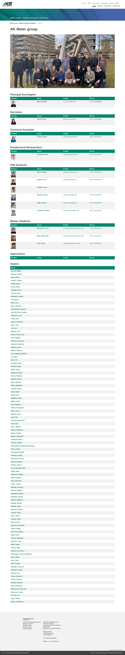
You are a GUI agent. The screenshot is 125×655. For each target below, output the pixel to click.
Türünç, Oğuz (15, 547)
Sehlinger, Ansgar (17, 497)
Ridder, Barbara (16, 478)
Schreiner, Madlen (17, 532)
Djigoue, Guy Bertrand (18, 589)
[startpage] (121, 6)
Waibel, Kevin (15, 401)
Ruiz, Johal (15, 560)
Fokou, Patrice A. (17, 576)
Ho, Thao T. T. (15, 595)
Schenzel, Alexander (18, 525)
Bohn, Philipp (15, 338)
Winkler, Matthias (17, 500)
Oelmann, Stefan (16, 455)
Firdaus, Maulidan (17, 538)
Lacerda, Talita (16, 512)
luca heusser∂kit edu (69, 179)
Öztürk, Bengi (15, 528)
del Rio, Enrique (16, 579)
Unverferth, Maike (17, 474)
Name (39, 98)
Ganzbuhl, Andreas (17, 344)
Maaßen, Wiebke (16, 503)
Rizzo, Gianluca (16, 306)
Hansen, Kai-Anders (17, 551)
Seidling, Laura (16, 347)
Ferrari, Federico (16, 376)
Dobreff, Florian (16, 379)
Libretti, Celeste (16, 280)
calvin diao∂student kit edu (71, 243)
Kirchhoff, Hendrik (43, 210)
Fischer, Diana (16, 293)
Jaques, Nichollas (17, 322)
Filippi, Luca (15, 395)
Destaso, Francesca (17, 341)
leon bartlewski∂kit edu (70, 154)
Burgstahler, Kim (43, 228)
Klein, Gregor (15, 449)
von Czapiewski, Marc (18, 468)
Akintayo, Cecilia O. (17, 567)
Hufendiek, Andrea (17, 493)
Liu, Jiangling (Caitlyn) (18, 353)
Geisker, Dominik (17, 582)
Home (84, 3)
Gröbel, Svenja (42, 137)
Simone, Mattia (16, 271)
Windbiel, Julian (16, 398)
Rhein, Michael (16, 382)
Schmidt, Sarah (16, 388)
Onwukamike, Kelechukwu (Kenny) (22, 446)
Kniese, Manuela (16, 586)
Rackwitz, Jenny (16, 570)
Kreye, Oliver (15, 516)
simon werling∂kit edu (70, 195)
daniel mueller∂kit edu (70, 203)
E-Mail (65, 98)
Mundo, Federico (16, 350)
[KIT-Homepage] (7, 4)
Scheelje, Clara (16, 290)
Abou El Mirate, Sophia (19, 312)
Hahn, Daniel (15, 392)
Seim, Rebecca (16, 404)
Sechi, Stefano (16, 427)
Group (94, 6)
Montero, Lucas (16, 541)
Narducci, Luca (42, 187)
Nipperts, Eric (15, 331)
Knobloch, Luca (16, 315)
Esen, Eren (14, 423)
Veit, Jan (14, 328)
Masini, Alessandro (17, 408)
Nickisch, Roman (16, 373)
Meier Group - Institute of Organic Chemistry (29, 18)
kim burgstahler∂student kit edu (73, 228)
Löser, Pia (14, 417)
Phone (91, 98)
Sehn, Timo (15, 325)
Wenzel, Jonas (16, 414)
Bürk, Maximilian (42, 236)
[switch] (121, 3)
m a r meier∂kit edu (69, 101)
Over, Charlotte (16, 481)
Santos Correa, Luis (17, 334)
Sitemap (111, 3)
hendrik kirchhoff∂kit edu (71, 210)
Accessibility (104, 3)
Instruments (116, 6)
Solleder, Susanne (17, 487)
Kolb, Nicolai (15, 522)
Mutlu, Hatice (15, 544)
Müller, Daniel (41, 203)
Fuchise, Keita (16, 506)
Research (100, 6)
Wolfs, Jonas (15, 369)
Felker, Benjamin (16, 385)
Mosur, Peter (15, 277)
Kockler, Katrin (16, 519)
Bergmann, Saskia (17, 296)
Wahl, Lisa (14, 303)
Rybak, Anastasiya (17, 602)
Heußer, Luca (41, 179)
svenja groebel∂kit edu (70, 137)
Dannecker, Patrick (17, 458)
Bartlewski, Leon (42, 154)
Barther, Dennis (16, 465)
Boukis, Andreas (16, 462)
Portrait (14, 98)
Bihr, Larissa (15, 411)
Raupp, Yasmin (16, 433)
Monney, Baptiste (17, 490)
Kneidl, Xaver (15, 284)
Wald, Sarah (15, 535)
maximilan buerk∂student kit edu (73, 236)
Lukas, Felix (15, 319)
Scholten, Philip (16, 442)
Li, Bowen (14, 357)
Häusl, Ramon (42, 172)
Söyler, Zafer (15, 471)
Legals (89, 3)
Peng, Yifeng (15, 557)
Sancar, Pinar (41, 119)
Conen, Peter (15, 287)
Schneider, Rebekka (17, 452)
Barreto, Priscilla (16, 509)
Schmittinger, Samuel (18, 309)
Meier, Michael (42, 101)
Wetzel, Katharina (17, 430)
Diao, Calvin (41, 243)
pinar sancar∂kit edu (69, 119)
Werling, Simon (42, 195)
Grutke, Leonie (16, 366)
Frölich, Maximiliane (18, 420)
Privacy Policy (96, 3)
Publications (107, 6)
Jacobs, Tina (15, 573)
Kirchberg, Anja (16, 363)
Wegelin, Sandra (16, 274)
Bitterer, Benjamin (17, 436)
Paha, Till (14, 360)
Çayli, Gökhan (15, 598)
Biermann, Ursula (17, 592)
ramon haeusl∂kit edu (70, 172)
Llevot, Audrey (16, 484)
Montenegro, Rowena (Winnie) (21, 554)
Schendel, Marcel (17, 439)
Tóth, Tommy (15, 563)
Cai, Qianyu (15, 299)
